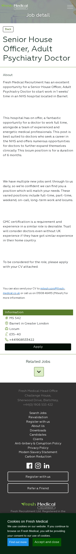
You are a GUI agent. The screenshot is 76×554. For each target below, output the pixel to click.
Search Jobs (38, 413)
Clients (38, 439)
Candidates (38, 434)
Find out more (18, 542)
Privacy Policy (38, 447)
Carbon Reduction (38, 456)
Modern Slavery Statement (38, 452)
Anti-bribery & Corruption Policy (38, 443)
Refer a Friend (38, 488)
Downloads (38, 430)
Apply (38, 346)
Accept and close (46, 542)
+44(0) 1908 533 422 (38, 404)
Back (8, 29)
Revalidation (38, 417)
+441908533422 (21, 340)
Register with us (38, 421)
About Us (38, 426)
